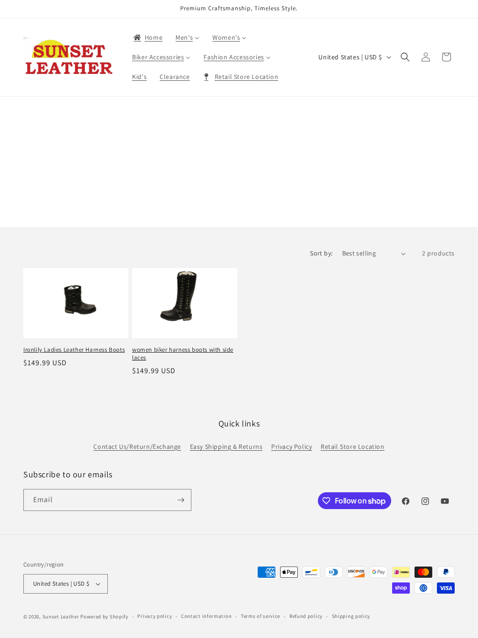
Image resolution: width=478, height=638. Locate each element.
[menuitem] (147, 37)
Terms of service (260, 616)
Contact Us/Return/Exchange (137, 446)
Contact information (206, 616)
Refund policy (306, 616)
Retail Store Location (353, 446)
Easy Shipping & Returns (226, 446)
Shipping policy (351, 616)
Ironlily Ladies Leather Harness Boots (74, 350)
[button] (405, 57)
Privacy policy (154, 616)
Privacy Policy (291, 446)
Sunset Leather (60, 616)
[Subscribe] (180, 500)
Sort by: (321, 253)
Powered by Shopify (104, 616)
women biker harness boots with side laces (182, 354)
